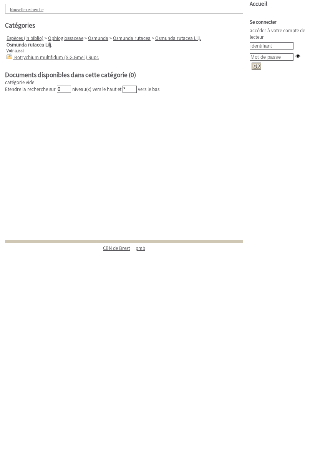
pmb (140, 248)
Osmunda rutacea (132, 38)
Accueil (258, 3)
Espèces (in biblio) (25, 38)
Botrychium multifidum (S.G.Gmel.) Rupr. (56, 57)
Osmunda (98, 38)
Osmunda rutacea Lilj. (178, 38)
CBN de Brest (116, 248)
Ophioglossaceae (65, 38)
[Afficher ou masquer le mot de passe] (297, 55)
